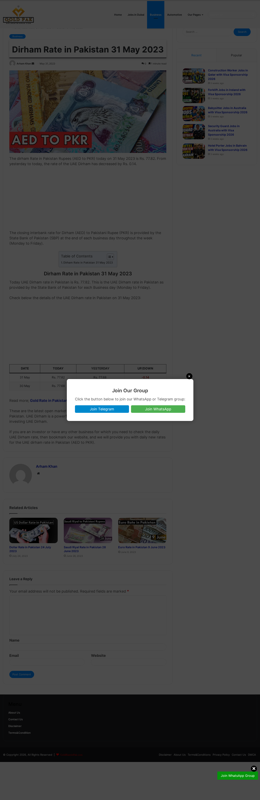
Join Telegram (102, 409)
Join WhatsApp (158, 409)
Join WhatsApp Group (238, 776)
